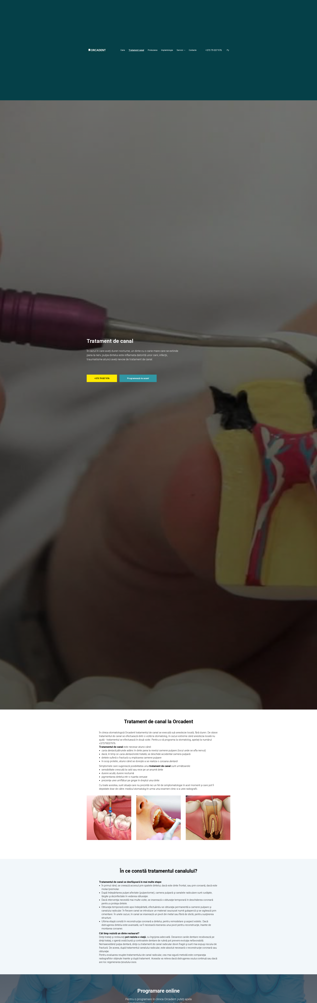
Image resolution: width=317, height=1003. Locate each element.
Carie (122, 50)
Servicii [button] (180, 50)
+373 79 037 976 (213, 50)
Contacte (193, 50)
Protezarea (152, 50)
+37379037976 (107, 743)
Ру (228, 50)
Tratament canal (136, 50)
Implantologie (167, 50)
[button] (138, 378)
